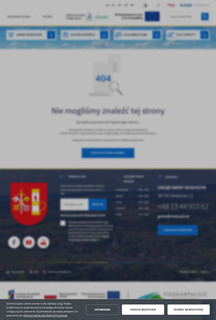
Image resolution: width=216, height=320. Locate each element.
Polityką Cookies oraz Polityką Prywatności (45, 315)
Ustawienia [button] (102, 310)
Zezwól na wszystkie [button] (188, 310)
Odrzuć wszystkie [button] (143, 310)
